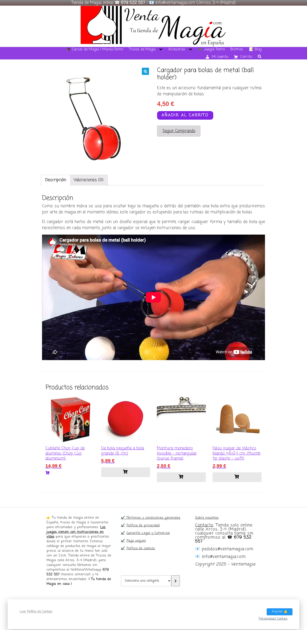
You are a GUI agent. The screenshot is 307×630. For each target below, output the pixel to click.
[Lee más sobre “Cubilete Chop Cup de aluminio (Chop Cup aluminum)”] (69, 473)
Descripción (55, 180)
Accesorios (176, 49)
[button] (145, 71)
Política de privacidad (143, 525)
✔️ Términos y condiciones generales (150, 518)
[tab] (55, 180)
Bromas (236, 49)
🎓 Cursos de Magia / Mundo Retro (94, 49)
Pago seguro (136, 540)
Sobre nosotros (207, 518)
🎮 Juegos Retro (211, 49)
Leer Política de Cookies (36, 611)
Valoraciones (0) (88, 180)
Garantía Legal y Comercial (148, 533)
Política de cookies (141, 548)
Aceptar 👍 (279, 611)
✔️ (123, 525)
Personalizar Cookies (273, 618)
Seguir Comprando (178, 131)
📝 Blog (255, 49)
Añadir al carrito (185, 115)
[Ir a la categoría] (175, 580)
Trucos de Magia (142, 49)
